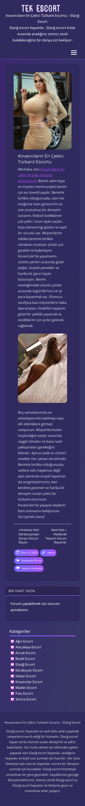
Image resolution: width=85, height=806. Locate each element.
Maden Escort (26, 687)
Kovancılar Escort (31, 560)
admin (51, 552)
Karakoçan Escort (29, 670)
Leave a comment (32, 568)
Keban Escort (25, 676)
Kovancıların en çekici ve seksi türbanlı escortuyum (41, 175)
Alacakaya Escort (28, 647)
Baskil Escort (25, 658)
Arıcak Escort (25, 653)
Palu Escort (24, 693)
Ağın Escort (24, 641)
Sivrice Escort (25, 699)
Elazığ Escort (25, 664)
